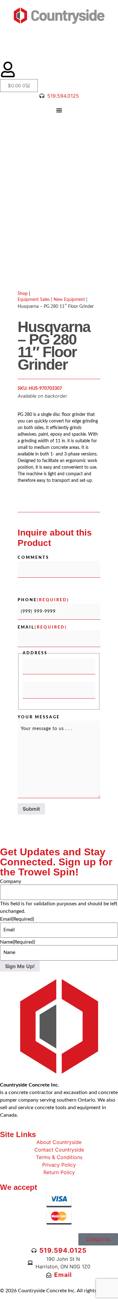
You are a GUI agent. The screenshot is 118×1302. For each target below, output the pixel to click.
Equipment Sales (34, 299)
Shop (24, 293)
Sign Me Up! (20, 966)
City (27, 677)
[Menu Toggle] (59, 110)
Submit (31, 809)
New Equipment (69, 299)
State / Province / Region (50, 701)
